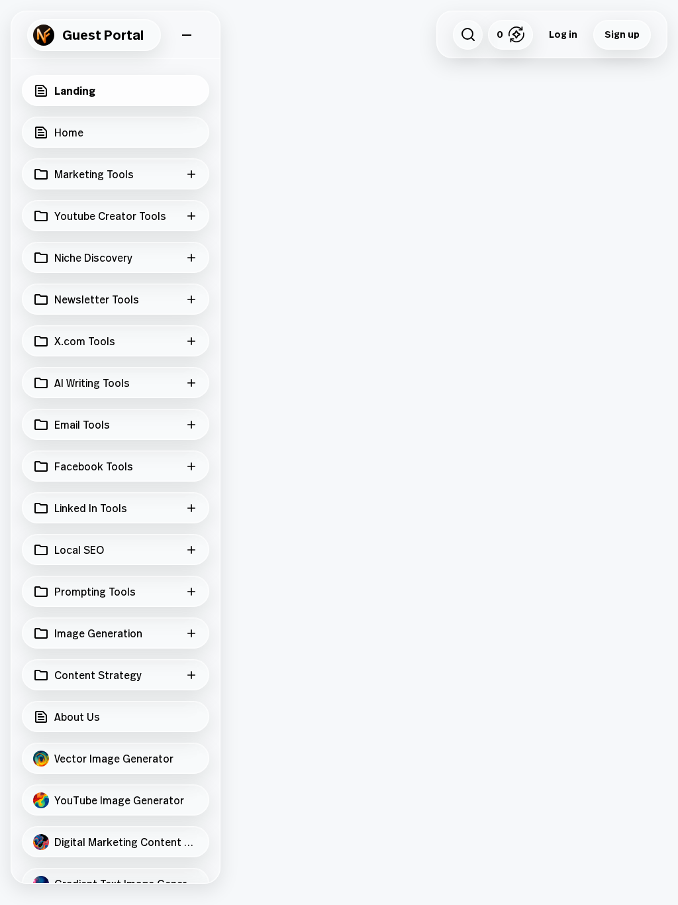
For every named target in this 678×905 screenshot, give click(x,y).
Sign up (622, 34)
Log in (563, 34)
